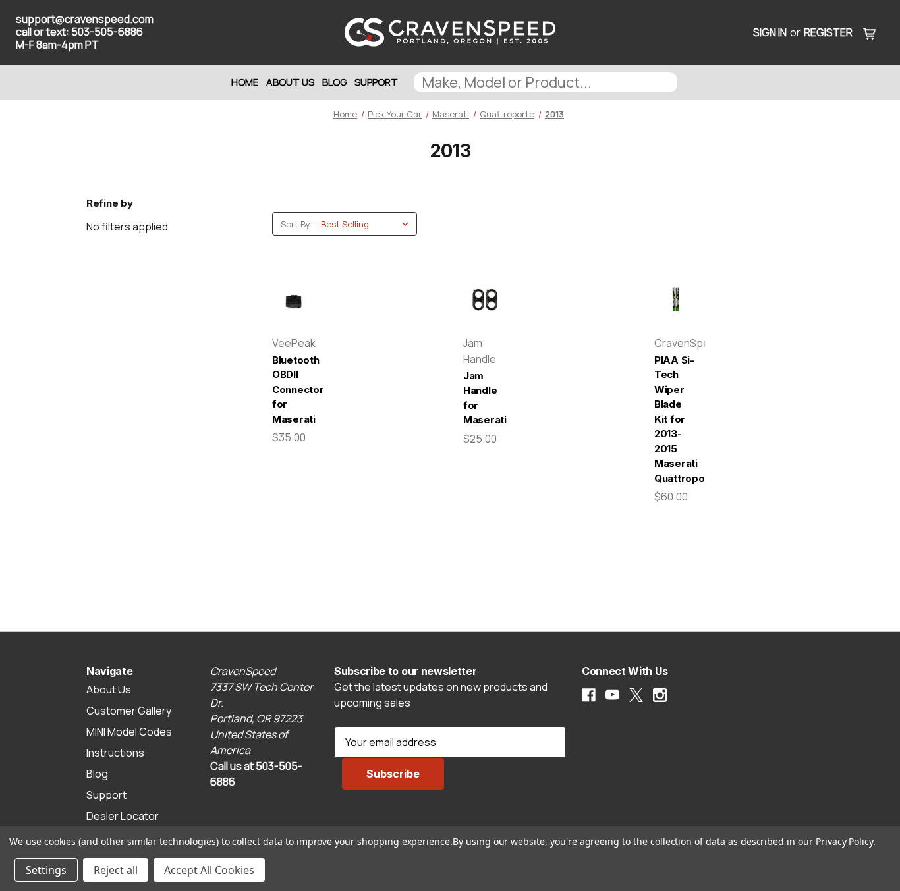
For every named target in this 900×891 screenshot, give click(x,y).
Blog (334, 82)
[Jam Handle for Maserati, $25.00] (484, 300)
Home (244, 82)
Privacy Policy (844, 841)
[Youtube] (612, 695)
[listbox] (367, 224)
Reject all (116, 870)
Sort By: (297, 224)
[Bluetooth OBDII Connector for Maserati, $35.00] (293, 300)
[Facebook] (589, 695)
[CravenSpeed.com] (450, 32)
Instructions (115, 752)
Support (376, 82)
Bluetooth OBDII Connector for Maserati (293, 389)
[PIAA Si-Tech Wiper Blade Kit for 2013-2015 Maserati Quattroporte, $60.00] (675, 300)
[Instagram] (660, 695)
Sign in (770, 32)
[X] (636, 695)
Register (828, 32)
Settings (46, 870)
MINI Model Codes (129, 731)
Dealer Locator (122, 816)
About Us (290, 82)
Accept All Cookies (209, 870)
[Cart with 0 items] (869, 32)
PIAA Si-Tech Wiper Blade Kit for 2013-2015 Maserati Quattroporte (675, 419)
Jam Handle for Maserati (484, 398)
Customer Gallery (128, 710)
